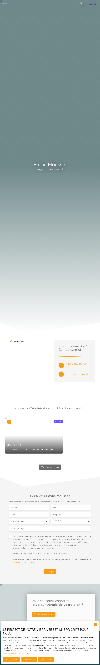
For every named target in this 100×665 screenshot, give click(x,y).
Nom (55, 507)
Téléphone (57, 514)
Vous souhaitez (57, 520)
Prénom (13, 507)
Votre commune (18, 521)
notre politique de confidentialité (16, 653)
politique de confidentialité (24, 562)
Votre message (17, 528)
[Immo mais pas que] (89, 5)
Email (12, 514)
